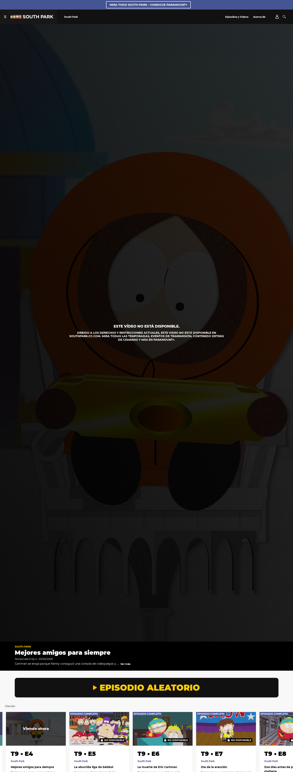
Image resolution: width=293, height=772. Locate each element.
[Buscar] (284, 16)
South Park (23, 646)
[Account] (277, 17)
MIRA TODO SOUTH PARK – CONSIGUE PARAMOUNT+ (148, 5)
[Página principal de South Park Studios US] (31, 17)
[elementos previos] (7, 737)
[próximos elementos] (285, 737)
